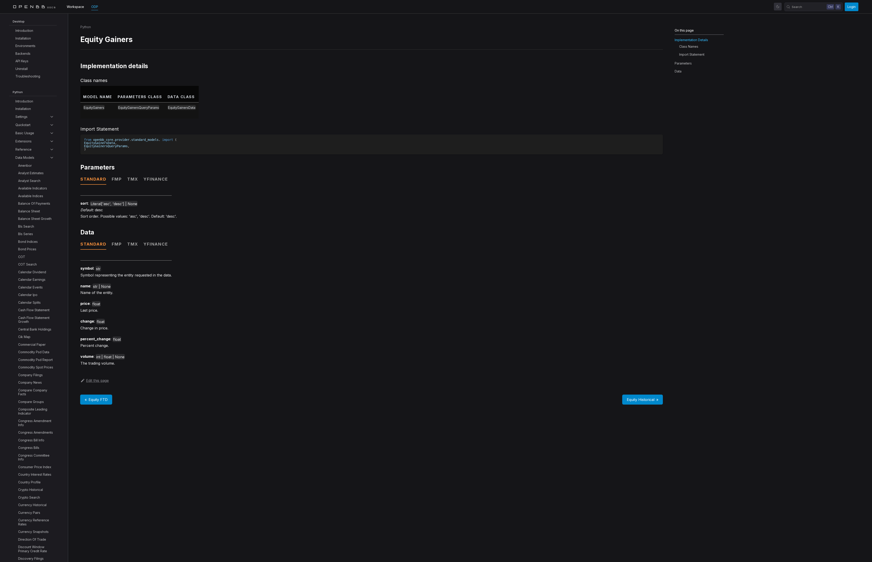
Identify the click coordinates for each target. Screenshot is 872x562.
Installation (23, 38)
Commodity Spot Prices (35, 367)
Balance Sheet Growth (35, 219)
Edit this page (97, 380)
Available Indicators (32, 188)
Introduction (24, 30)
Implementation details (691, 40)
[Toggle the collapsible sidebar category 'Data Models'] (52, 157)
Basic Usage (24, 133)
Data (678, 71)
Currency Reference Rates (33, 522)
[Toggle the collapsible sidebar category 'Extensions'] (52, 141)
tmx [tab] (132, 179)
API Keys (21, 61)
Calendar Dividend (32, 272)
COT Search (27, 264)
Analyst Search (29, 181)
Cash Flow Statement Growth (34, 320)
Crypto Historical (30, 490)
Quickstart (22, 125)
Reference (23, 149)
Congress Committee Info (34, 457)
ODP (94, 7)
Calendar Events (30, 287)
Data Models (24, 157)
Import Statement (691, 54)
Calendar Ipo (27, 295)
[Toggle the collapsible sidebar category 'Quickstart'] (52, 125)
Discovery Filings (31, 558)
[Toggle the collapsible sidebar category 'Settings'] (52, 116)
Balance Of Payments (34, 203)
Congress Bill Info (31, 440)
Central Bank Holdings (34, 329)
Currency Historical (32, 505)
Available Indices (30, 196)
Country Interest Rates (34, 474)
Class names (688, 46)
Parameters (683, 63)
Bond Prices (27, 249)
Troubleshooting (27, 76)
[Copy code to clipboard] (657, 140)
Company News (30, 382)
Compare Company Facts (32, 392)
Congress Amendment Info (34, 423)
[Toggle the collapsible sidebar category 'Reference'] (52, 149)
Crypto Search (29, 497)
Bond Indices (28, 242)
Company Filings (30, 375)
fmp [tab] (116, 179)
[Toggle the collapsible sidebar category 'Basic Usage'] (52, 133)
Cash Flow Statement (34, 310)
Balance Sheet (29, 211)
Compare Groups (31, 402)
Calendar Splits (29, 302)
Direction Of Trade (32, 539)
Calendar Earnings (31, 279)
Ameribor (25, 165)
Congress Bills (28, 448)
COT (21, 257)
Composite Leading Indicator (32, 411)
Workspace (75, 7)
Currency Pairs (29, 513)
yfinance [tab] (156, 179)
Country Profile (29, 482)
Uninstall (21, 69)
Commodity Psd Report (35, 360)
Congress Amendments (35, 432)
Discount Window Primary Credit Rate (32, 549)
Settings (21, 117)
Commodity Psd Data (33, 352)
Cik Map (24, 337)
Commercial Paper (32, 344)
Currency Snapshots (33, 532)
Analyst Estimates (31, 173)
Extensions (23, 141)
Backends (22, 53)
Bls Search (26, 226)
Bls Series (25, 234)
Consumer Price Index (34, 467)
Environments (25, 46)
